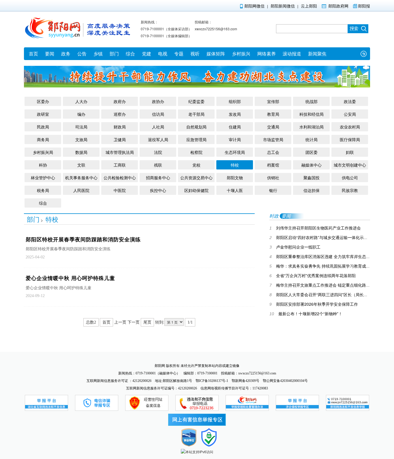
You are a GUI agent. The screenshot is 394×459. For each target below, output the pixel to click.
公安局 (350, 114)
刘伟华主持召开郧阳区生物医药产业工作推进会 (315, 228)
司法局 (81, 127)
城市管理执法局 (120, 152)
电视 (162, 53)
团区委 (311, 152)
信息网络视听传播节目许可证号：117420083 (234, 388)
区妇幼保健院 (196, 190)
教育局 (273, 114)
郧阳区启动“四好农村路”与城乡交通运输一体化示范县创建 (324, 237)
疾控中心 (158, 190)
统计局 (311, 139)
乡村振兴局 (43, 152)
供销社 (273, 177)
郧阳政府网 (338, 6)
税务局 (43, 190)
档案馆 (273, 165)
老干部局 (196, 114)
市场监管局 (273, 139)
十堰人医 (235, 190)
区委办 (43, 101)
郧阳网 (160, 366)
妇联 (350, 152)
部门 (114, 53)
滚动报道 (292, 53)
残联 (158, 165)
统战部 (311, 101)
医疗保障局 (350, 139)
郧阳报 (364, 6)
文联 (81, 165)
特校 (235, 165)
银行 (273, 190)
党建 (146, 53)
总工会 (273, 152)
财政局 (120, 127)
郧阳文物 (235, 177)
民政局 (43, 127)
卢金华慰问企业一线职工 (294, 247)
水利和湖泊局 (311, 127)
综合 (130, 53)
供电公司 (350, 177)
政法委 (350, 101)
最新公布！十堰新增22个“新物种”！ (305, 313)
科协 (43, 165)
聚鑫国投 (311, 177)
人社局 (158, 127)
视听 (195, 53)
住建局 (235, 127)
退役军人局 (158, 139)
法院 (158, 152)
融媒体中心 (311, 165)
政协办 (158, 101)
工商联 (120, 165)
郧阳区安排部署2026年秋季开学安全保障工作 (313, 304)
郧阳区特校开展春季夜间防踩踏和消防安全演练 (83, 239)
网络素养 (266, 53)
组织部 (235, 101)
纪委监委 (196, 101)
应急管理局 (196, 139)
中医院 (120, 190)
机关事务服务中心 (81, 177)
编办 (81, 114)
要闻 (49, 53)
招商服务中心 (158, 177)
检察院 (196, 152)
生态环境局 (235, 152)
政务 (65, 53)
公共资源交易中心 (196, 177)
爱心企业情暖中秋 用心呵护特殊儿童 (70, 278)
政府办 (120, 101)
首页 (33, 53)
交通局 (273, 127)
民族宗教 (350, 190)
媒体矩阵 (216, 53)
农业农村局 (350, 127)
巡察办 (120, 114)
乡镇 (98, 53)
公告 (82, 53)
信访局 (158, 114)
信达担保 (311, 190)
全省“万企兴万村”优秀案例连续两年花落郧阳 (312, 275)
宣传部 (273, 101)
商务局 (43, 139)
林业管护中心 (43, 177)
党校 (196, 165)
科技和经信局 (311, 114)
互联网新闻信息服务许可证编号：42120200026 (162, 388)
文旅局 (81, 139)
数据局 (81, 152)
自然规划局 (196, 127)
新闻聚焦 (317, 53)
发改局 (235, 114)
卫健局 (120, 139)
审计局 (235, 139)
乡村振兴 (241, 53)
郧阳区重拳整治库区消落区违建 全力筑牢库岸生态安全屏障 (325, 256)
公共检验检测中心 (120, 177)
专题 (178, 53)
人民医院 (81, 190)
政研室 (43, 114)
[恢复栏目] (364, 53)
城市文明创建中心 (350, 165)
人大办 (81, 101)
